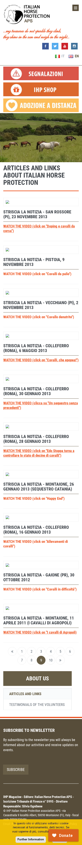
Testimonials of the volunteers (37, 704)
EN (76, 56)
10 (50, 660)
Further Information (30, 839)
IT (63, 56)
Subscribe (16, 769)
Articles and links (25, 694)
